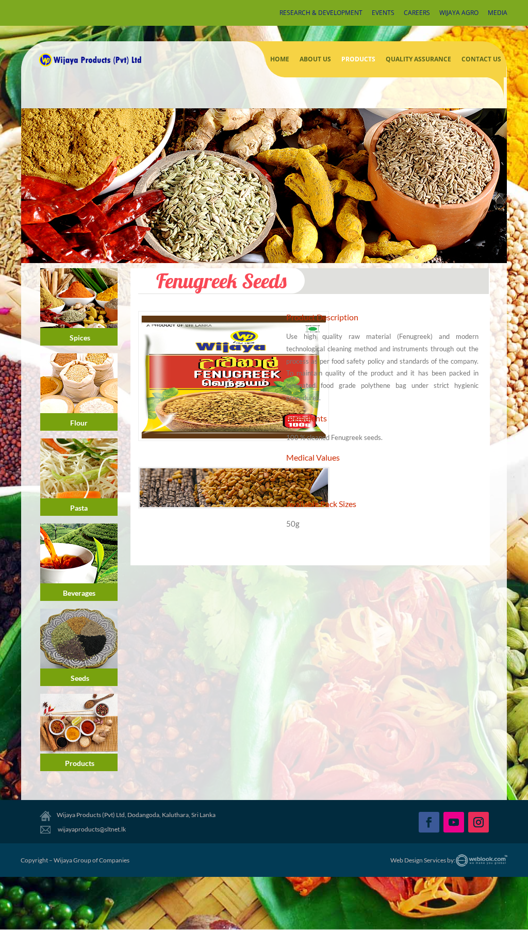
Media (497, 13)
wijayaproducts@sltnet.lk (91, 829)
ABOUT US (315, 59)
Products (358, 59)
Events (383, 13)
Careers (417, 13)
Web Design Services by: (422, 860)
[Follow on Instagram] (478, 822)
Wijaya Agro (458, 13)
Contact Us (481, 59)
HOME (279, 59)
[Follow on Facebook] (429, 822)
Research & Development (320, 13)
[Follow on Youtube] (453, 822)
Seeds (80, 678)
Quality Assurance (418, 59)
